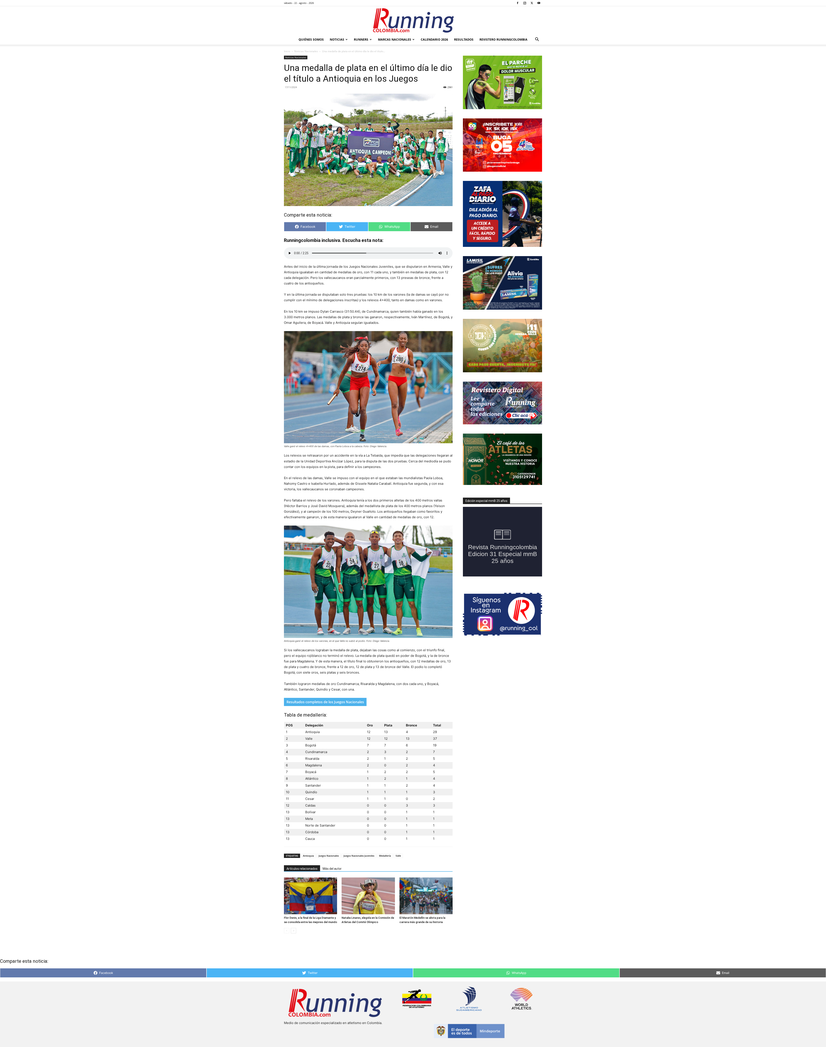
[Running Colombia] (413, 20)
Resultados (463, 39)
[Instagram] (524, 3)
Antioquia (308, 855)
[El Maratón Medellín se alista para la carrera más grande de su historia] (426, 895)
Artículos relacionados (302, 868)
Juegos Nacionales (329, 855)
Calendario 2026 (434, 39)
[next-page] (293, 930)
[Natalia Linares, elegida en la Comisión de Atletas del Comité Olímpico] (368, 895)
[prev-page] (286, 930)
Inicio (287, 51)
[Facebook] (517, 3)
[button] (537, 40)
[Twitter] (532, 3)
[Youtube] (539, 3)
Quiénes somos (311, 39)
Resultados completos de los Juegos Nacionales (325, 702)
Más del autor (332, 868)
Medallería (385, 855)
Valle (398, 855)
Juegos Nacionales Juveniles (359, 855)
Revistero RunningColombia (503, 39)
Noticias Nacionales (306, 51)
